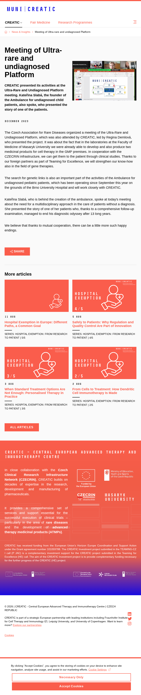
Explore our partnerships (27, 625)
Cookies (9, 635)
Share (19, 251)
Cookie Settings (97, 669)
